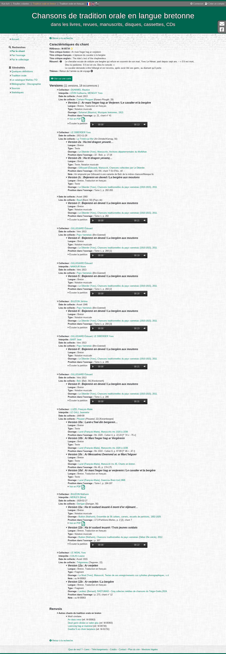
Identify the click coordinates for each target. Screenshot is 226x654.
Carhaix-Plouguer (85, 99)
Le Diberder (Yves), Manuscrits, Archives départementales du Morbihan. (112, 151)
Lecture (92, 125)
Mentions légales (150, 649)
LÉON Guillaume (78, 93)
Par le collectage (20, 59)
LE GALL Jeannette (79, 412)
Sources (15, 88)
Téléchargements (99, 649)
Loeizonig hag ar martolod (80, 626)
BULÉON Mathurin (80, 494)
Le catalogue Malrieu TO (24, 79)
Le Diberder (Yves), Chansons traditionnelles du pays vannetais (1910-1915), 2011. (118, 187)
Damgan (81, 504)
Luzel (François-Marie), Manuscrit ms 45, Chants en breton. (107, 464)
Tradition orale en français (72, 3)
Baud (79, 200)
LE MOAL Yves (78, 552)
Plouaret (81, 419)
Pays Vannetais (84, 235)
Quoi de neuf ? (75, 649)
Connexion (198, 3)
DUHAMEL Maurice (80, 90)
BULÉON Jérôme (79, 301)
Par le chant (18, 51)
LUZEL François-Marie (81, 409)
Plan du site (134, 649)
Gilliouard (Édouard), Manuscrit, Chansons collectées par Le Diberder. (111, 168)
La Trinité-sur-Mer (85, 139)
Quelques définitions (22, 71)
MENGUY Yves (95, 93)
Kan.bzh (6, 3)
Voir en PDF (75, 119)
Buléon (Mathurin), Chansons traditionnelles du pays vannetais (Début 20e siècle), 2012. (120, 537)
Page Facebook (221, 29)
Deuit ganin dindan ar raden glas (83, 623)
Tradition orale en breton (44, 3)
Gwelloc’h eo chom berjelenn (82, 629)
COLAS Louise (77, 556)
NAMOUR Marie (78, 266)
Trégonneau (82, 562)
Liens (87, 649)
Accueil (15, 39)
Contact (122, 649)
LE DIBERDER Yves (81, 132)
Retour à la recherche (62, 38)
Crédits (113, 649)
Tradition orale (18, 75)
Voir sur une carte (62, 78)
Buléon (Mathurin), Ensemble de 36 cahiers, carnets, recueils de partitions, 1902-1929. (119, 516)
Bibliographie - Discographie (26, 84)
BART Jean (75, 339)
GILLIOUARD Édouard (81, 228)
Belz (79, 381)
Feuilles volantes (21, 3)
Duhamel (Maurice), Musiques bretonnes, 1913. (101, 112)
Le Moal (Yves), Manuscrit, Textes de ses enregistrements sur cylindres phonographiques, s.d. (123, 575)
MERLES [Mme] (78, 497)
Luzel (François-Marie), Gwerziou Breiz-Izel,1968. (102, 480)
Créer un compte (216, 3)
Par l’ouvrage (18, 55)
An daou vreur (75, 619)
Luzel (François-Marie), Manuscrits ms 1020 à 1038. (103, 431)
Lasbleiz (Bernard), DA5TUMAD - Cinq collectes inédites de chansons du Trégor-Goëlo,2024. (122, 591)
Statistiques (17, 92)
